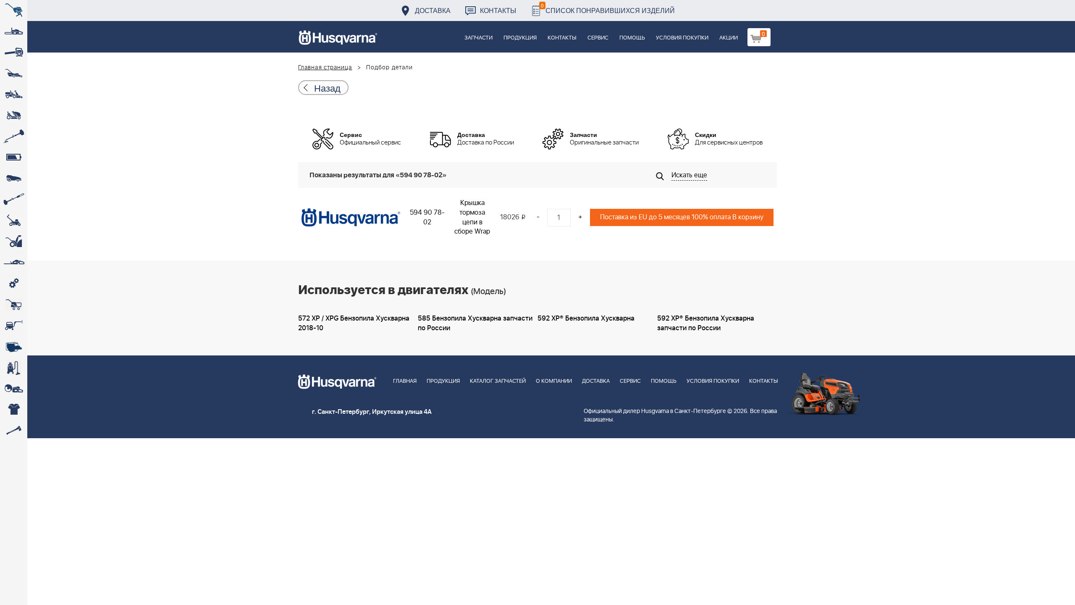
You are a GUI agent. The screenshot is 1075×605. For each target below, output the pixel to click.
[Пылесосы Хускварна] (13, 367)
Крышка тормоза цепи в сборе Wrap (472, 217)
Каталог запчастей (498, 381)
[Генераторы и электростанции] (13, 304)
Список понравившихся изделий (608, 8)
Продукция (520, 38)
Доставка (433, 10)
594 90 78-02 (427, 217)
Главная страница (325, 67)
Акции (728, 38)
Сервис (597, 38)
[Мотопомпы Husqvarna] (13, 346)
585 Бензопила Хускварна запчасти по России (475, 323)
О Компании (554, 381)
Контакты (498, 10)
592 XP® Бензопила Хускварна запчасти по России (705, 323)
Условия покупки (682, 38)
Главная (405, 381)
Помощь (632, 38)
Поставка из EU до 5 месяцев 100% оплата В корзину (681, 217)
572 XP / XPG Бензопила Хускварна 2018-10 (353, 323)
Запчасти (478, 38)
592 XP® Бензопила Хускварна (586, 318)
